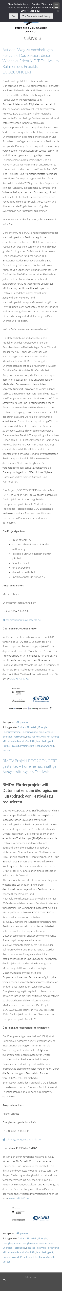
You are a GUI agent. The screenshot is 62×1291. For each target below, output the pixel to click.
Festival (30, 736)
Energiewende (29, 731)
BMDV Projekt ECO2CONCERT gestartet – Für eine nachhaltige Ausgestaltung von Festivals (29, 766)
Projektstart (27, 745)
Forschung (53, 736)
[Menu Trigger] (56, 5)
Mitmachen (31, 1277)
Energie (42, 727)
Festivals (41, 736)
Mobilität (30, 741)
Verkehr (7, 750)
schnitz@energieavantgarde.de (23, 620)
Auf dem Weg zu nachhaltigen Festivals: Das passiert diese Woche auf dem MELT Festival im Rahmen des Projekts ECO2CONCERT (30, 60)
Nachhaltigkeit (44, 741)
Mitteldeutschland (13, 741)
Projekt (15, 745)
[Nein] (58, 11)
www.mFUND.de (19, 678)
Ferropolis (19, 736)
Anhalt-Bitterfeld (27, 727)
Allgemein (22, 721)
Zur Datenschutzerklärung (36, 16)
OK (13, 16)
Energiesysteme (11, 731)
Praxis (6, 745)
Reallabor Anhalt (44, 745)
